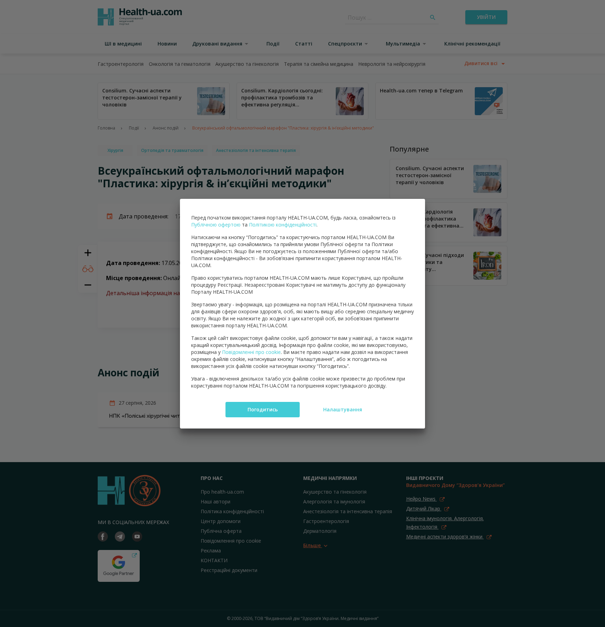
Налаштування (342, 409)
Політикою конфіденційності (283, 224)
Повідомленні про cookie (251, 352)
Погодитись (263, 409)
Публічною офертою (216, 224)
